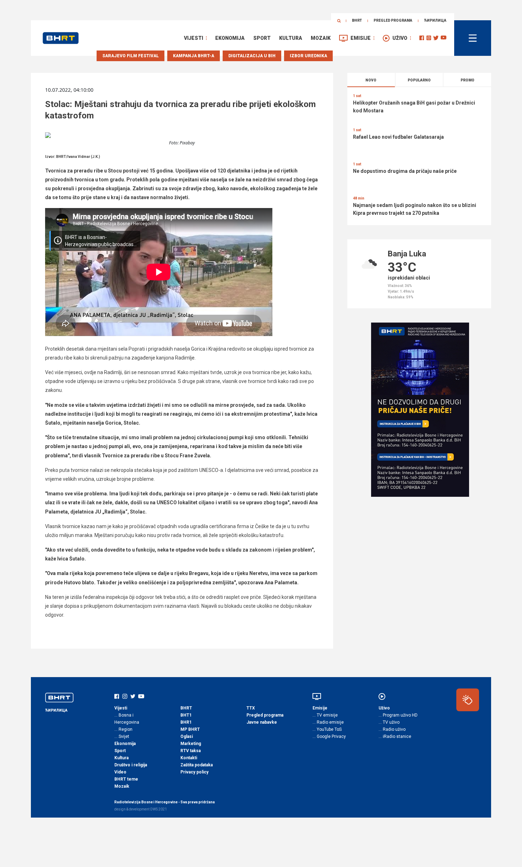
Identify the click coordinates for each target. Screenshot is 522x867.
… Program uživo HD (398, 715)
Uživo (399, 38)
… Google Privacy (329, 736)
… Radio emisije (328, 722)
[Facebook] (421, 38)
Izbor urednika (308, 55)
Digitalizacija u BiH (252, 55)
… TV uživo (389, 722)
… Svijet (121, 736)
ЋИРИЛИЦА (435, 20)
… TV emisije (325, 715)
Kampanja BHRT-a (193, 55)
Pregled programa (393, 20)
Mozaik (321, 38)
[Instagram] (428, 38)
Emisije (360, 38)
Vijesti (193, 38)
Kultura (290, 38)
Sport (262, 38)
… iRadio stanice (395, 736)
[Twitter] (436, 38)
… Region (123, 729)
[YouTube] (443, 38)
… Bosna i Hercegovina (126, 719)
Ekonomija (230, 38)
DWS (154, 809)
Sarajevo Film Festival (130, 55)
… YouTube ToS (327, 729)
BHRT (357, 20)
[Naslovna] (61, 38)
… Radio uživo (392, 729)
